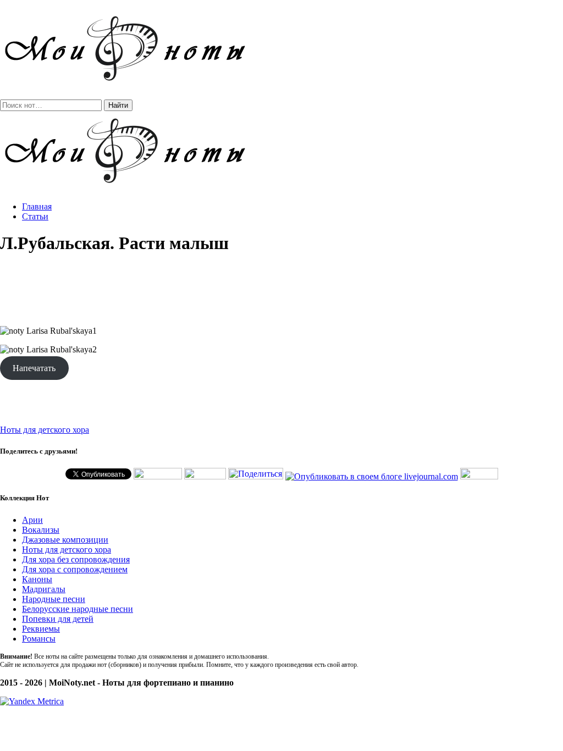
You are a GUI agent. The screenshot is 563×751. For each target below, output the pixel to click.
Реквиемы (41, 628)
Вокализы (40, 529)
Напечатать (34, 368)
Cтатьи (35, 216)
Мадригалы (43, 589)
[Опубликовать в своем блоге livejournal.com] (371, 476)
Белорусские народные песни (77, 609)
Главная (37, 206)
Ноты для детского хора (44, 429)
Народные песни (53, 599)
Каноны (37, 579)
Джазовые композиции (65, 539)
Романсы (39, 638)
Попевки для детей (57, 618)
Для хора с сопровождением (75, 569)
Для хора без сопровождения (76, 559)
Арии (32, 519)
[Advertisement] (281, 290)
